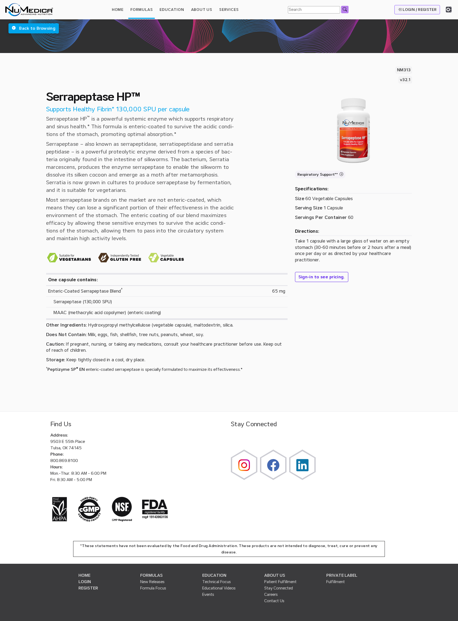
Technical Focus (216, 581)
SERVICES (229, 9)
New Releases (152, 581)
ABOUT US (274, 575)
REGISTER (88, 588)
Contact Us (274, 600)
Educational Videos (219, 588)
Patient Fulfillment (280, 581)
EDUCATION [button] (172, 9)
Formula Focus (153, 588)
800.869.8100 (64, 460)
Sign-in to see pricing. (321, 277)
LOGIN (84, 581)
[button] (33, 28)
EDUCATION (214, 575)
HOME (118, 9)
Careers (271, 594)
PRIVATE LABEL (341, 575)
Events (208, 594)
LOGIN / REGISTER (419, 9)
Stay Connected (278, 588)
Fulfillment (335, 581)
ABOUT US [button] (201, 9)
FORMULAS (141, 9)
